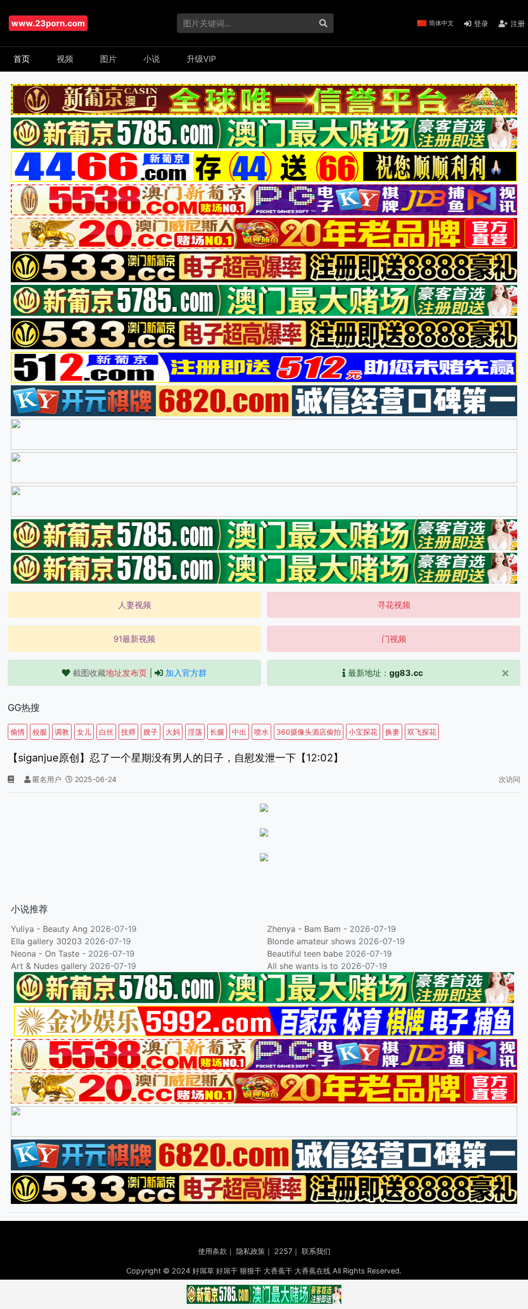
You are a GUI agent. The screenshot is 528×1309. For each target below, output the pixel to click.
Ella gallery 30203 (46, 941)
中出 (239, 731)
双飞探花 (421, 731)
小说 (151, 59)
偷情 (17, 731)
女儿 (84, 731)
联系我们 (316, 1251)
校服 (39, 731)
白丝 (106, 731)
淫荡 (195, 731)
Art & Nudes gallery (50, 966)
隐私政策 (250, 1251)
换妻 (392, 731)
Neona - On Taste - (49, 953)
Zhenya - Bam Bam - (308, 929)
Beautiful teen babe (306, 953)
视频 (65, 59)
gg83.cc (406, 673)
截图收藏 (110, 673)
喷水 (261, 731)
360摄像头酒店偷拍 (308, 731)
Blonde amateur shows (311, 941)
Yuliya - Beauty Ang (49, 929)
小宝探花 (363, 731)
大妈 (173, 731)
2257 (283, 1251)
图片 (108, 59)
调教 (62, 731)
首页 (21, 59)
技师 (128, 731)
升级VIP (201, 59)
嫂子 (150, 731)
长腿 (217, 731)
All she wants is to (304, 966)
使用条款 (212, 1251)
